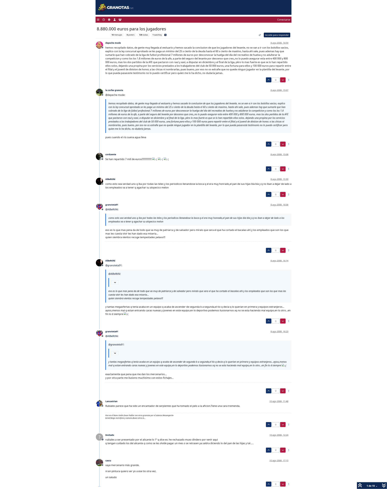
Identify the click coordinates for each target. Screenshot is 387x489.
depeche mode (113, 42)
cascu (108, 460)
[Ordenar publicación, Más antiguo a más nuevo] (260, 35)
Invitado (109, 435)
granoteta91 (111, 204)
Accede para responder (277, 35)
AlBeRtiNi (110, 179)
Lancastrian (111, 401)
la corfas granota (114, 90)
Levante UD (103, 35)
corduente (110, 154)
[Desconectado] (100, 44)
